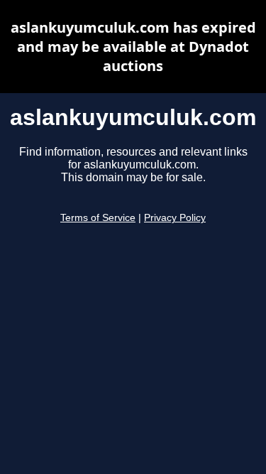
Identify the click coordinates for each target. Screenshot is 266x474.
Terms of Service (97, 217)
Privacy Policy (175, 217)
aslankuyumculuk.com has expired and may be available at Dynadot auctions (133, 46)
